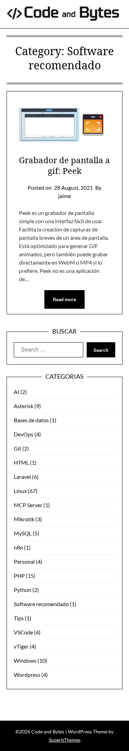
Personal (24, 561)
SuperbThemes (64, 740)
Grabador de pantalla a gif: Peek (64, 165)
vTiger (21, 646)
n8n (18, 547)
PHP (19, 575)
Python (22, 589)
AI (16, 391)
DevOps (23, 434)
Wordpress (27, 674)
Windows (25, 660)
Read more (64, 299)
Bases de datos (31, 420)
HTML (21, 462)
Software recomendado (41, 604)
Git (17, 448)
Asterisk (23, 406)
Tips (19, 618)
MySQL (23, 533)
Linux (20, 490)
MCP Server (28, 505)
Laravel (22, 476)
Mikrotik (24, 519)
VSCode (23, 632)
